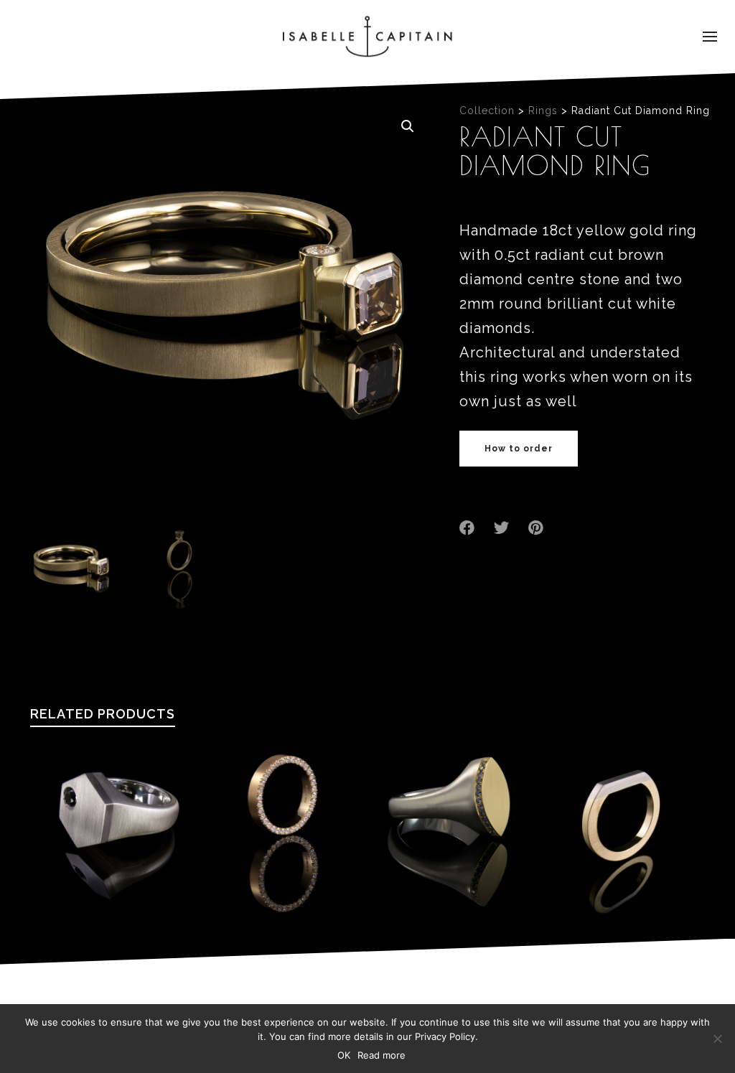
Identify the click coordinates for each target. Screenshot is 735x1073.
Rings (543, 110)
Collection (487, 110)
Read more (381, 1055)
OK (343, 1055)
